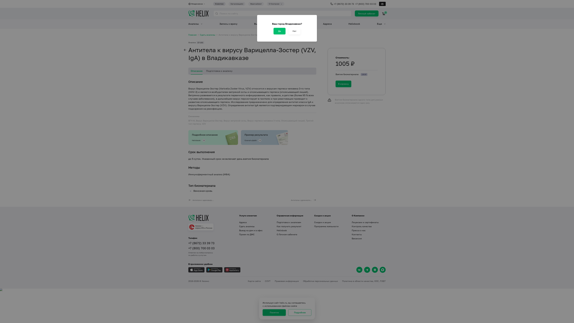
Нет (294, 31)
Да (279, 31)
